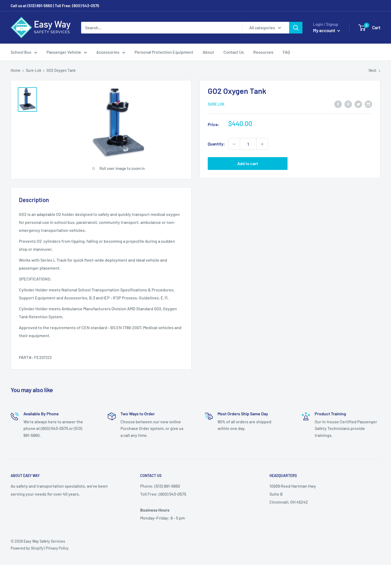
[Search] (295, 28)
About (208, 52)
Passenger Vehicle (64, 52)
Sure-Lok (33, 70)
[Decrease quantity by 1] (234, 144)
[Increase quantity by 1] (262, 144)
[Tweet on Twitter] (358, 104)
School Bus (21, 52)
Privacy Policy (57, 548)
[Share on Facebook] (338, 104)
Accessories (107, 52)
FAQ (286, 52)
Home (15, 70)
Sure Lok (216, 104)
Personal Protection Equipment (164, 52)
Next (372, 70)
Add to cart (247, 163)
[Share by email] (368, 104)
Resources (263, 52)
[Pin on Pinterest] (348, 104)
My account (324, 30)
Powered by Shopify (27, 548)
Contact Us (233, 52)
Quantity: (216, 144)
